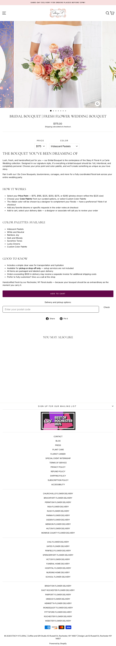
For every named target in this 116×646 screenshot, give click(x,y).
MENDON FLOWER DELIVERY (58, 524)
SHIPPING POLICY (58, 476)
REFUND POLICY (58, 471)
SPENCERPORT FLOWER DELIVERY (58, 555)
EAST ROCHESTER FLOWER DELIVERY (58, 590)
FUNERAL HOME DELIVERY (58, 564)
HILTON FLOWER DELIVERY (58, 528)
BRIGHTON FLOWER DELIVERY (58, 586)
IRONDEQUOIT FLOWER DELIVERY (58, 608)
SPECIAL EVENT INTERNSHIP (58, 458)
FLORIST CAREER (58, 454)
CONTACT (58, 436)
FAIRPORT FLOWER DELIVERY (58, 594)
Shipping (48, 127)
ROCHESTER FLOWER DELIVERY (58, 616)
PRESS (58, 445)
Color (64, 140)
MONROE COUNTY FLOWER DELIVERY (58, 533)
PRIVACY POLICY (58, 467)
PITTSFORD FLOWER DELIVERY (58, 612)
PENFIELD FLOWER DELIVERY (58, 550)
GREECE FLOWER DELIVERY (58, 599)
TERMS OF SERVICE (58, 463)
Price (40, 140)
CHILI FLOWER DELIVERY (58, 542)
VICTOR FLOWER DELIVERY (58, 559)
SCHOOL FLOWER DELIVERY (58, 577)
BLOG (58, 441)
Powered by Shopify (58, 643)
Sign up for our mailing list (57, 406)
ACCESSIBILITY (58, 484)
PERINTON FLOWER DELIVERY (58, 502)
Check (107, 307)
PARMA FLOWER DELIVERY (58, 515)
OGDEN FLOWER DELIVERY (58, 520)
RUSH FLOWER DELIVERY (58, 511)
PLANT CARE (58, 449)
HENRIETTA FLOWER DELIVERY (58, 603)
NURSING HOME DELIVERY (58, 572)
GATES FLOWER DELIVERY (58, 546)
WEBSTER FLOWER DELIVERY (58, 621)
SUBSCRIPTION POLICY (58, 480)
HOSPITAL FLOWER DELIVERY (58, 568)
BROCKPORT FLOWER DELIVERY (58, 498)
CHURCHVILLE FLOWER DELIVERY (58, 493)
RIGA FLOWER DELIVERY (58, 507)
